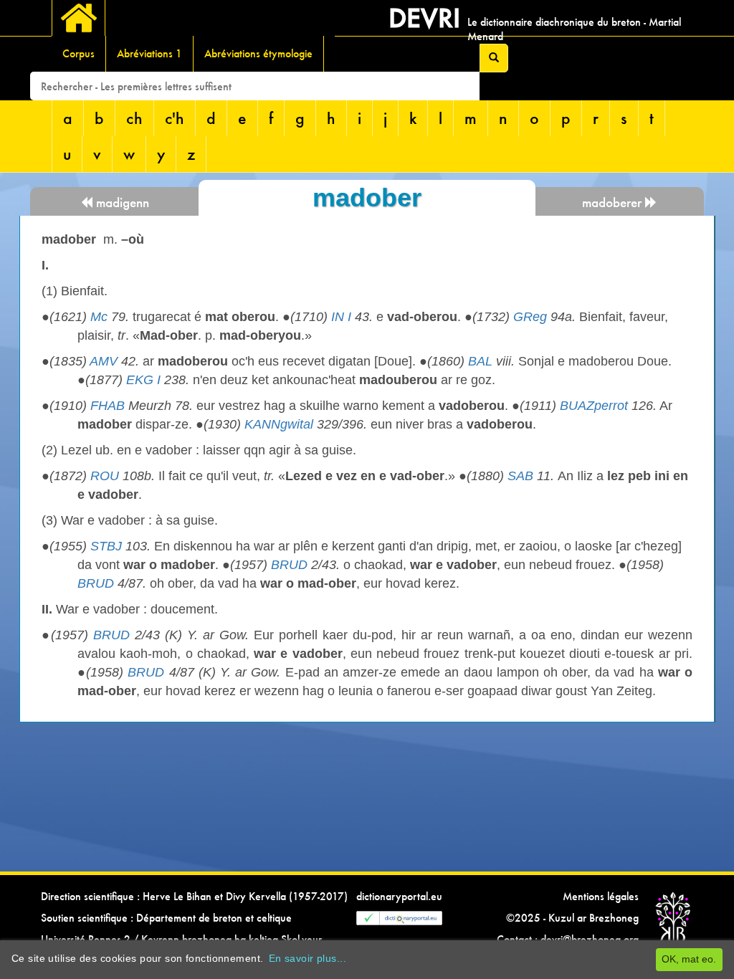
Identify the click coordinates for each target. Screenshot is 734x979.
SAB (520, 476)
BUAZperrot (594, 405)
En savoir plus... (307, 958)
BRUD (289, 565)
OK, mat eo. (689, 959)
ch (134, 118)
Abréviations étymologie (258, 53)
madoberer (613, 202)
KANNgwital (278, 424)
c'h (174, 118)
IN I (341, 317)
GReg (530, 317)
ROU (104, 476)
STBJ (106, 546)
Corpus (78, 53)
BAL (480, 361)
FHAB (107, 405)
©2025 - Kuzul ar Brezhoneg (572, 918)
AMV (104, 361)
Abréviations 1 (149, 53)
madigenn (120, 202)
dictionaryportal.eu (399, 896)
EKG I (143, 380)
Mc (99, 317)
